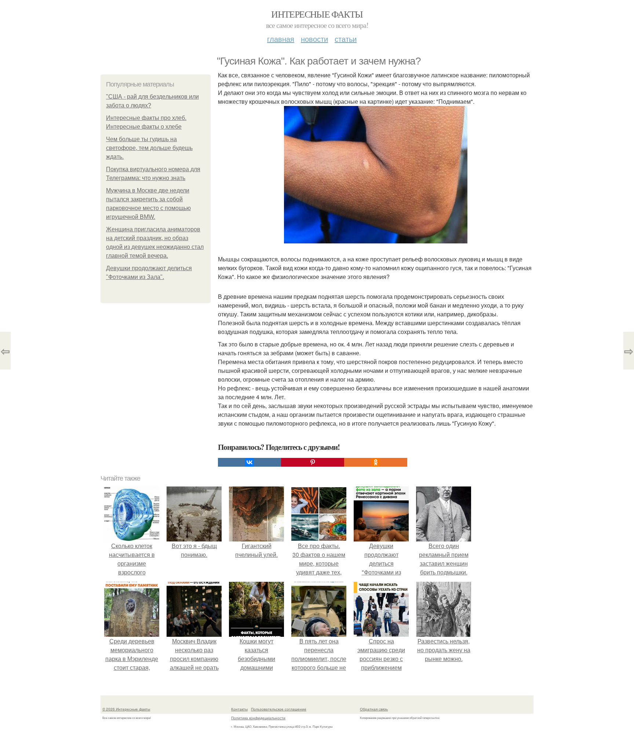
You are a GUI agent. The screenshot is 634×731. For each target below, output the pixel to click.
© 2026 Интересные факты (126, 709)
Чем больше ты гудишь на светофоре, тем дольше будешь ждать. (149, 148)
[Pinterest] (312, 462)
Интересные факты (316, 14)
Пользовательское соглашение (278, 709)
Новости (314, 38)
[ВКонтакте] (249, 462)
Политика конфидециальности (258, 717)
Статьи (346, 38)
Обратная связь (374, 709)
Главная (280, 38)
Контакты (239, 709)
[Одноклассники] (375, 462)
